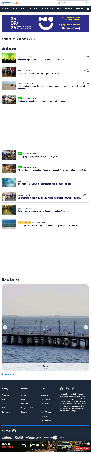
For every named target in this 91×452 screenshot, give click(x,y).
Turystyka (59, 8)
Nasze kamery (45, 403)
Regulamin (24, 403)
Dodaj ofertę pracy (46, 420)
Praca (42, 408)
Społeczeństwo (33, 8)
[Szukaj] (86, 3)
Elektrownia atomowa (83, 8)
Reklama (24, 412)
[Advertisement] (45, 128)
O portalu (24, 395)
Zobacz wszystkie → (9, 374)
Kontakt (23, 399)
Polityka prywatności (27, 408)
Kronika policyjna (47, 8)
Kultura (22, 8)
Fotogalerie (69, 8)
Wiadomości (6, 8)
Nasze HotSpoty (45, 399)
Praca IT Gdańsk (46, 412)
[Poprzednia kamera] (5, 327)
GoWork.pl (44, 416)
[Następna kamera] (86, 327)
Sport (15, 8)
